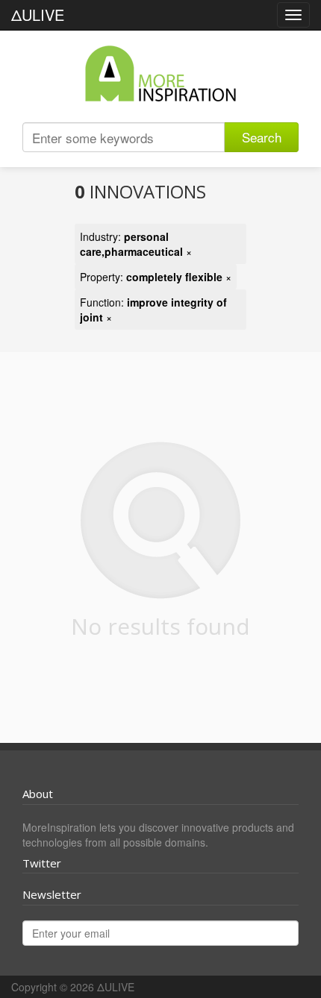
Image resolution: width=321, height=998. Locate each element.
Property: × (155, 276)
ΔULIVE (37, 14)
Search (261, 137)
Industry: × (136, 244)
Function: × (153, 309)
